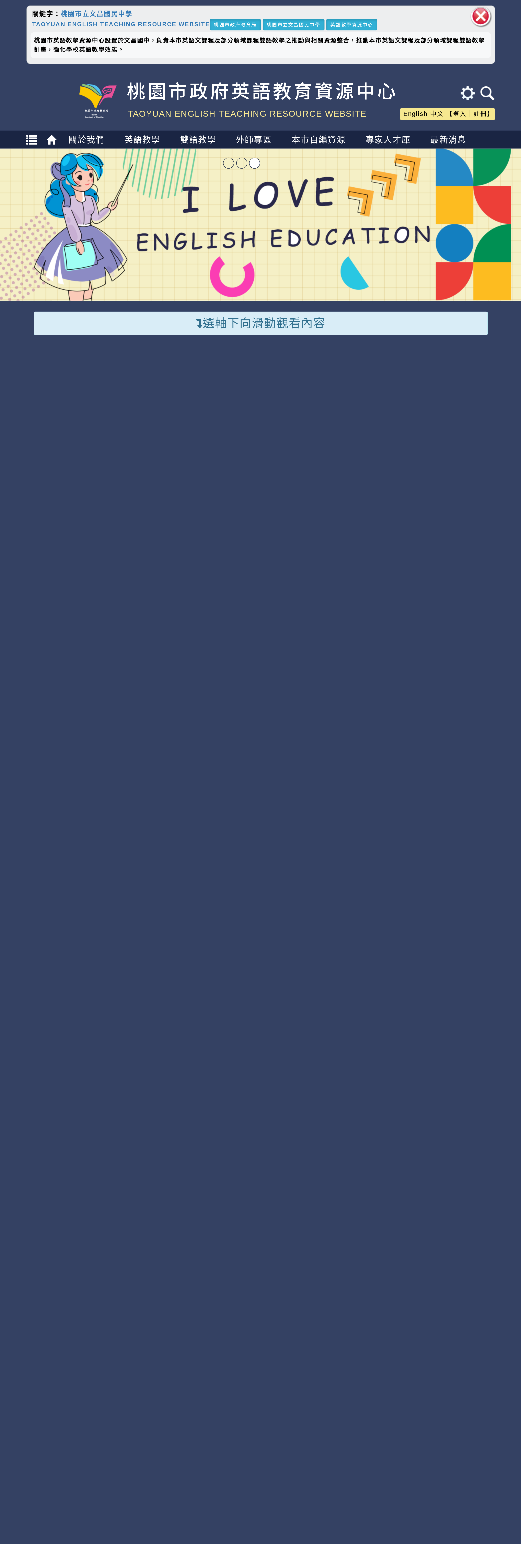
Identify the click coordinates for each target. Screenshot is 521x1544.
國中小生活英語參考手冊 (441, 502)
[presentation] (43, 1049)
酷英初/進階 (68, 422)
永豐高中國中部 (318, 1107)
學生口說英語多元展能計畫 (322, 468)
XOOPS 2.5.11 (174, 1399)
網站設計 (141, 1411)
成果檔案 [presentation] (165, 956)
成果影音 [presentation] (108, 956)
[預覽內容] (103, 725)
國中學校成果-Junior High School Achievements (260, 917)
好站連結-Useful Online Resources (260, 1252)
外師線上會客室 (194, 410)
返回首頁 (428, 1498)
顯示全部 (50, 697)
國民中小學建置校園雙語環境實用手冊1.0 (441, 405)
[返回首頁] (53, 143)
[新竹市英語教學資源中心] (319, 1295)
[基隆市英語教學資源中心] (201, 1295)
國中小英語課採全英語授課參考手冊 (441, 472)
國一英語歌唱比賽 (432, 1124)
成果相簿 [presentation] (51, 956)
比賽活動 (276, 697)
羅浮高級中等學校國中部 (88, 1107)
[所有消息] (130, 777)
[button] (247, 1160)
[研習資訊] (130, 724)
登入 (459, 113)
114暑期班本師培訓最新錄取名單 (213, 724)
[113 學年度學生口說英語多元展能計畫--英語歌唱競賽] (88, 1045)
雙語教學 (198, 140)
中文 (437, 113)
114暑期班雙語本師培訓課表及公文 (217, 742)
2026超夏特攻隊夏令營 (195, 795)
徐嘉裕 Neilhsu (197, 1422)
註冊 (480, 113)
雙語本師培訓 (71, 440)
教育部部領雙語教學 (322, 410)
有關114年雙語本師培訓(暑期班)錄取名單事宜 (237, 812)
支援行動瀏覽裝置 (350, 1388)
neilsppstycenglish (176, 1376)
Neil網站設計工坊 (194, 1411)
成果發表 (318, 1124)
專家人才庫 (387, 140)
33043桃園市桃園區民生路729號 (171, 1512)
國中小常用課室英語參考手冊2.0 (441, 532)
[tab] (51, 956)
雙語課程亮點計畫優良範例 (441, 442)
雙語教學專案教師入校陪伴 (84, 399)
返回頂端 (476, 1498)
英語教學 (142, 140)
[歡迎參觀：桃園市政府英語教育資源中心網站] (97, 118)
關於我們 (86, 140)
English (415, 113)
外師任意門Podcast (202, 444)
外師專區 (254, 140)
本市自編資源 (319, 140)
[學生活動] (130, 760)
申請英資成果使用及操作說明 (322, 528)
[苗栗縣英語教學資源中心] (83, 1295)
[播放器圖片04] (260, 224)
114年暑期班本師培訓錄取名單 (209, 777)
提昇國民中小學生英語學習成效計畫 (322, 498)
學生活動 (220, 697)
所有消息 (107, 697)
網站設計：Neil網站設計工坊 (55, 1401)
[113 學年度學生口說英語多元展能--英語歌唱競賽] (203, 1045)
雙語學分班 (66, 457)
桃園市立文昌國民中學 (96, 13)
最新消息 (448, 140)
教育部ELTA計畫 (315, 444)
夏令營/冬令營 (191, 427)
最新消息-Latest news (260, 659)
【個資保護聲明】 (257, 1526)
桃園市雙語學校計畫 (322, 392)
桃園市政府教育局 (235, 24)
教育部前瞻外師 (313, 427)
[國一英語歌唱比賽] (433, 1045)
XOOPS (275, 1483)
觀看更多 (473, 658)
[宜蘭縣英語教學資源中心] (438, 1295)
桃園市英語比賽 (194, 392)
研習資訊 (163, 697)
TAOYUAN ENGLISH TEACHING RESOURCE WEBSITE (121, 24)
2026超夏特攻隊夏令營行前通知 (211, 760)
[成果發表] (318, 1045)
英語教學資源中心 (351, 24)
